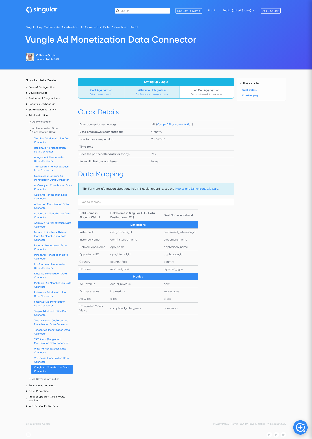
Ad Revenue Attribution (45, 378)
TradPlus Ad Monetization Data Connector (52, 140)
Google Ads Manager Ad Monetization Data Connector (51, 177)
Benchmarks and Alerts (42, 385)
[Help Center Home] (42, 10)
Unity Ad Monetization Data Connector (50, 350)
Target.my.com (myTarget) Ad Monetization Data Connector (51, 322)
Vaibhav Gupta (46, 55)
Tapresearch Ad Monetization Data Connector (51, 168)
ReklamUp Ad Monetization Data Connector (50, 149)
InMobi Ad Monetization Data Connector (51, 256)
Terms (234, 423)
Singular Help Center (39, 27)
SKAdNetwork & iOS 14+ (42, 109)
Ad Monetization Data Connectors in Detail (109, 27)
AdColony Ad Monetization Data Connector (53, 187)
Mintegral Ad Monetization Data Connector (53, 284)
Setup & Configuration (42, 87)
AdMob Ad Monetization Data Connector (51, 206)
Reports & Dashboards (42, 103)
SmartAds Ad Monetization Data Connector (49, 303)
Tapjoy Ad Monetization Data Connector (51, 313)
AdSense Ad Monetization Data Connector (52, 215)
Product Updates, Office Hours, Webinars (47, 398)
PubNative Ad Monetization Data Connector (50, 294)
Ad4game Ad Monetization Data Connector (49, 159)
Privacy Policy (221, 423)
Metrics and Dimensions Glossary (196, 188)
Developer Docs (38, 92)
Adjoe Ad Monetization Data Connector (50, 196)
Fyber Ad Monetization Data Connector (50, 247)
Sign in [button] (211, 10)
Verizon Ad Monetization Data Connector (51, 360)
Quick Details (249, 90)
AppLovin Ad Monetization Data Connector (52, 224)
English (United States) (237, 10)
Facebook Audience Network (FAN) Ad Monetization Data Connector (51, 236)
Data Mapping (250, 95)
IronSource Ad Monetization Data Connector (50, 266)
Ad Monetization (67, 27)
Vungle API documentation (174, 124)
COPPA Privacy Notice (252, 423)
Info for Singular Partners (43, 406)
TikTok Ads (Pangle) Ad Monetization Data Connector (51, 341)
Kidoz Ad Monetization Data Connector (50, 275)
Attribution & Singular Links (44, 98)
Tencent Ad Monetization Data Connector (52, 331)
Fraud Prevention (39, 391)
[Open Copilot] (300, 427)
